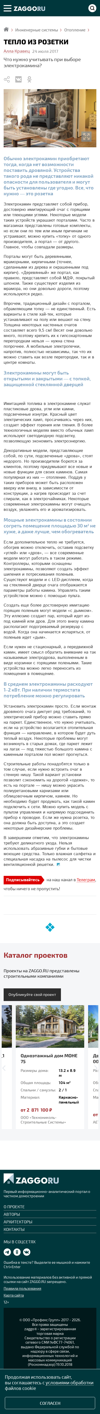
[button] (5, 1067)
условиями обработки (69, 1382)
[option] (52, 1067)
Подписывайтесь (23, 880)
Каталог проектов (35, 955)
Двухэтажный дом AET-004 (49, 1058)
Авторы (12, 1214)
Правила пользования (22, 1288)
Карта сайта (14, 1295)
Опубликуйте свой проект (32, 994)
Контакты (14, 1229)
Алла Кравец (17, 51)
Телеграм (86, 879)
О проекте (14, 1206)
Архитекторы (18, 1221)
